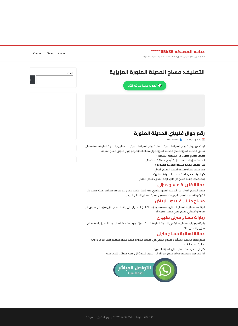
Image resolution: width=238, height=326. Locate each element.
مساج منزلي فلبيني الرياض (180, 201)
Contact (38, 53)
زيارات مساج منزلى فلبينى (181, 217)
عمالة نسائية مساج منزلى (181, 234)
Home (61, 53)
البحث (70, 73)
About (50, 53)
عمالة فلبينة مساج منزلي (181, 185)
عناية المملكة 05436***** (178, 51)
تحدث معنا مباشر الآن (145, 85)
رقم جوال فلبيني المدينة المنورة (169, 133)
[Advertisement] (141, 22)
